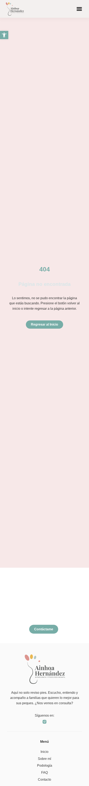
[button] (79, 9)
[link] (4, 35)
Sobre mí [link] (44, 758)
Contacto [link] (44, 779)
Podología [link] (44, 765)
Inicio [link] (44, 751)
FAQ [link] (44, 772)
